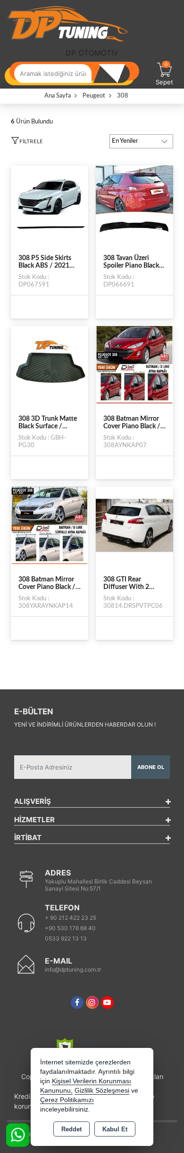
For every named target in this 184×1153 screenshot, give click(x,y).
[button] (27, 142)
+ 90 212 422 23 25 (70, 917)
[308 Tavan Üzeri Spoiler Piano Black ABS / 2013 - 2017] (134, 203)
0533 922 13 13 (66, 938)
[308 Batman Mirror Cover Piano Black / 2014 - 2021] (49, 525)
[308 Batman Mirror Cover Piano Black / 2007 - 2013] (134, 364)
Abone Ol (150, 767)
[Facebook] (77, 1002)
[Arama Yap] (115, 73)
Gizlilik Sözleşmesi (102, 1090)
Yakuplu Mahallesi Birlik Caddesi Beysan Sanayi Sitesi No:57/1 (98, 885)
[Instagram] (92, 1002)
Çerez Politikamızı (67, 1100)
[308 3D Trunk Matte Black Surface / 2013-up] (49, 364)
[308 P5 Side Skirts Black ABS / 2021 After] (49, 203)
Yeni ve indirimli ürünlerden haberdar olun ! (85, 724)
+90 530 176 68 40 (70, 928)
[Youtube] (107, 1002)
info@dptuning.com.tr (73, 969)
